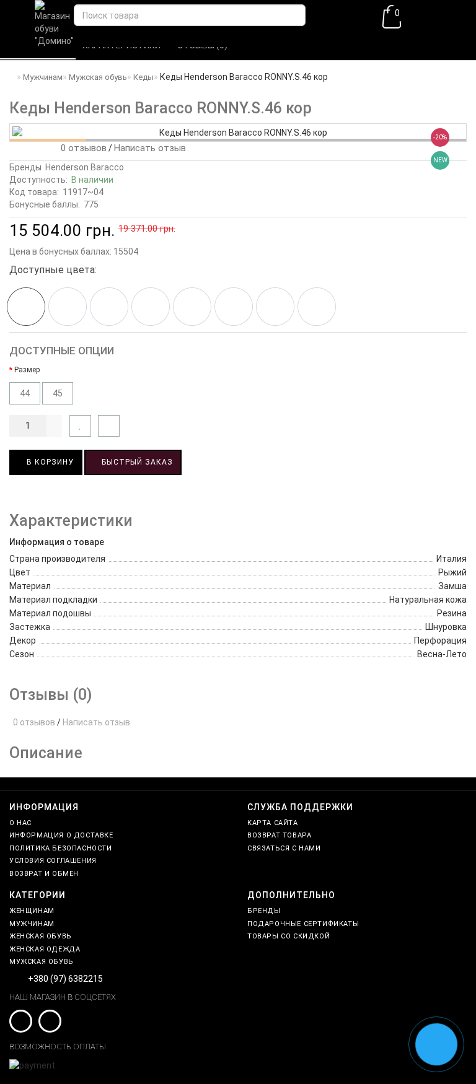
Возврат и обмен (44, 874)
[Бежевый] (109, 306)
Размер (27, 369)
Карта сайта (272, 823)
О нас (20, 823)
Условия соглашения (53, 861)
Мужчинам (32, 924)
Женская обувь (40, 936)
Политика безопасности (60, 848)
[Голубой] (233, 306)
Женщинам (32, 911)
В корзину (49, 462)
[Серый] (275, 306)
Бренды (264, 911)
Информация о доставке (61, 835)
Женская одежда (44, 949)
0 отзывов (81, 148)
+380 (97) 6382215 (65, 979)
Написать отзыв (150, 148)
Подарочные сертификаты (303, 924)
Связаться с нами (284, 848)
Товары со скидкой (288, 936)
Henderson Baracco (84, 167)
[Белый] (192, 306)
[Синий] (67, 306)
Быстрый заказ (136, 462)
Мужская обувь (41, 962)
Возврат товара (279, 835)
